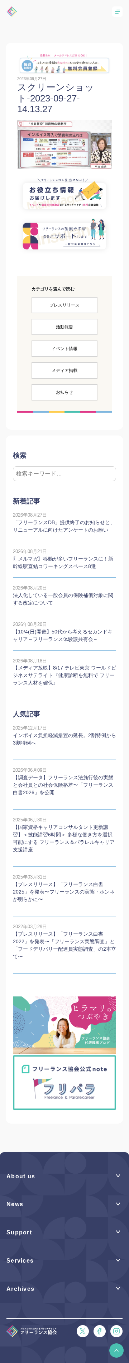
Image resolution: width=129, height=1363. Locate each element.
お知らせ (64, 392)
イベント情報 (64, 348)
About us (20, 1176)
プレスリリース (64, 305)
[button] (116, 1350)
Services (20, 1261)
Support (19, 1232)
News (14, 1204)
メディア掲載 (64, 370)
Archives (20, 1289)
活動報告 (64, 326)
